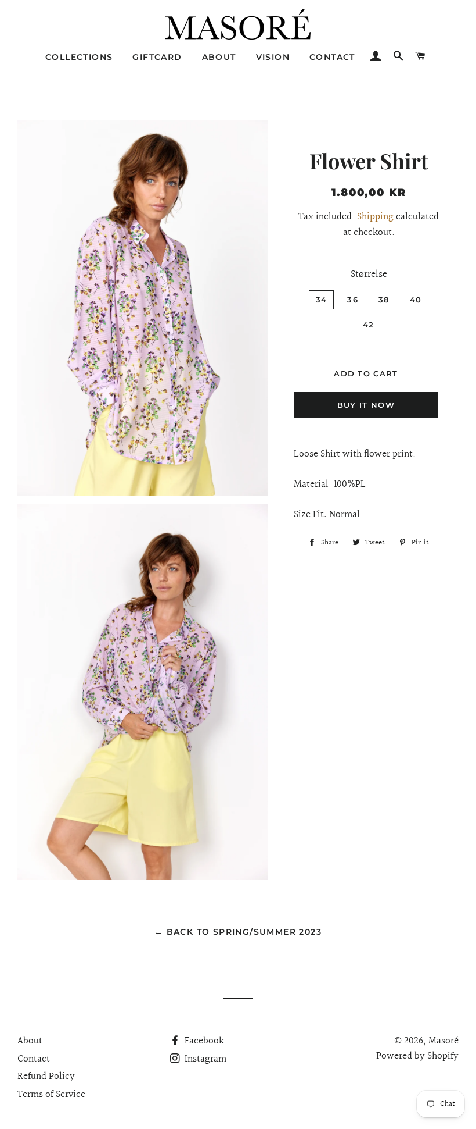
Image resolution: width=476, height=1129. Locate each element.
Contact (332, 57)
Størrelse (369, 274)
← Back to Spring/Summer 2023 (238, 932)
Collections (79, 57)
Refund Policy (46, 1076)
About (219, 57)
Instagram (204, 1059)
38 (384, 299)
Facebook (203, 1041)
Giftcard (157, 57)
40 (416, 299)
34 (321, 299)
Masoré (443, 1041)
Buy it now (366, 404)
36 (352, 299)
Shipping (375, 217)
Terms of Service (51, 1094)
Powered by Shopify (417, 1056)
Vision (273, 57)
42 (368, 324)
